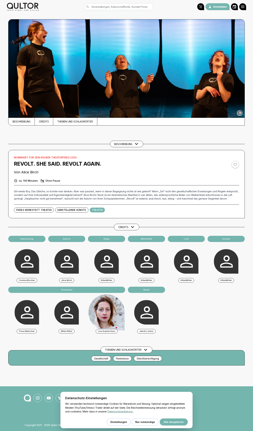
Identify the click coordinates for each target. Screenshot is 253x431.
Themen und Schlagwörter (75, 121)
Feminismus (122, 358)
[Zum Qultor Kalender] (234, 6)
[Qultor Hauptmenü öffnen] (242, 6)
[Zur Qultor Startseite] (23, 7)
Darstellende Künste (71, 210)
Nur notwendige (145, 422)
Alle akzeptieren (174, 422)
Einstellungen (118, 422)
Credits (44, 121)
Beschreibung (21, 121)
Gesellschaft (101, 358)
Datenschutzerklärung (120, 411)
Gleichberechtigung (148, 358)
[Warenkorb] (200, 6)
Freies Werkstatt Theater (34, 210)
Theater (97, 210)
